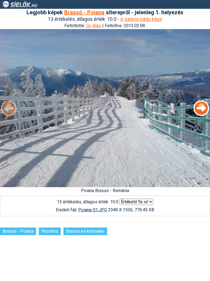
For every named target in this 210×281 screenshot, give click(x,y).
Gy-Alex (93, 25)
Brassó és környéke (85, 231)
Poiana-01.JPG (92, 209)
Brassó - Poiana (84, 12)
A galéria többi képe (141, 19)
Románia (50, 231)
